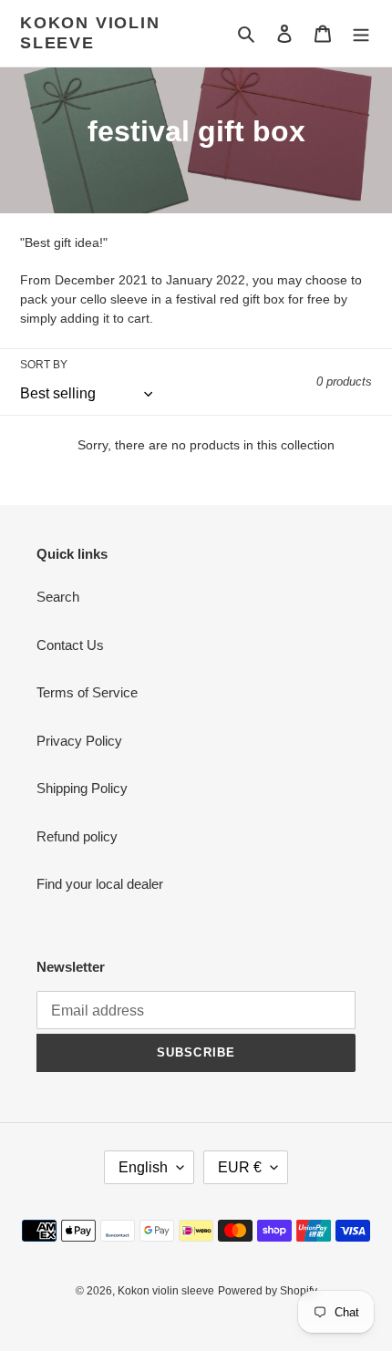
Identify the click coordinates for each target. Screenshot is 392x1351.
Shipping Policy (82, 788)
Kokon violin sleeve (90, 33)
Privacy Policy (79, 740)
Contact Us (70, 645)
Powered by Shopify (267, 1290)
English (143, 1167)
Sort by (43, 364)
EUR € (240, 1167)
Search (57, 596)
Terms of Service (87, 692)
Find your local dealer (99, 884)
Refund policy (77, 836)
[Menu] (361, 33)
